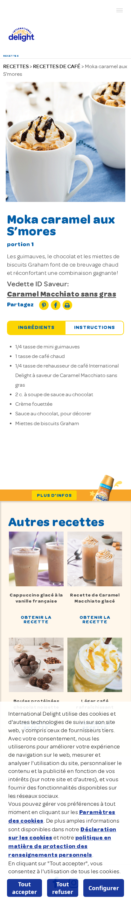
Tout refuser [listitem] (62, 888)
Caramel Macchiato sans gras (61, 294)
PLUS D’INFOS (54, 496)
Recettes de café (56, 66)
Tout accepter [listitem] (24, 888)
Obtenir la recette (36, 620)
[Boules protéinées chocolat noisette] (36, 664)
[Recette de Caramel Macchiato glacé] (94, 558)
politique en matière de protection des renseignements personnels (59, 846)
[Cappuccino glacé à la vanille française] (36, 558)
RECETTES (16, 66)
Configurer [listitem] (103, 888)
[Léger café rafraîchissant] (94, 664)
